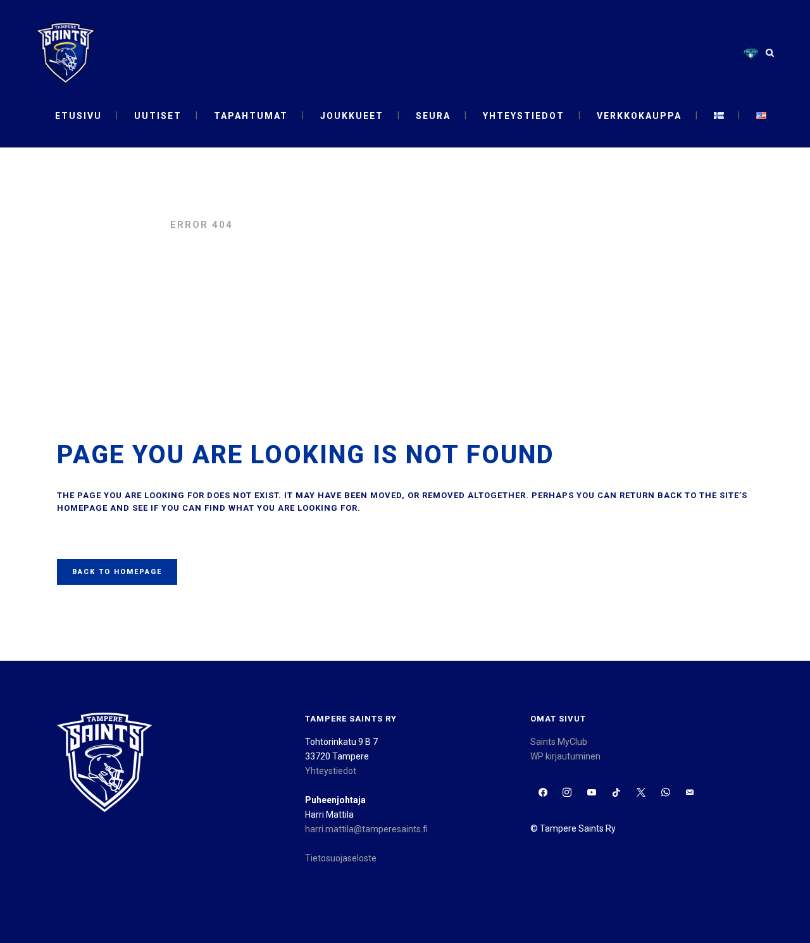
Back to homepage (117, 572)
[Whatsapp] (665, 792)
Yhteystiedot (330, 771)
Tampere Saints (107, 224)
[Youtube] (592, 792)
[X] (640, 792)
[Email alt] (690, 792)
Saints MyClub (558, 742)
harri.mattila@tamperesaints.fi (366, 829)
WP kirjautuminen (565, 756)
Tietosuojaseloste (341, 858)
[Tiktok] (616, 792)
